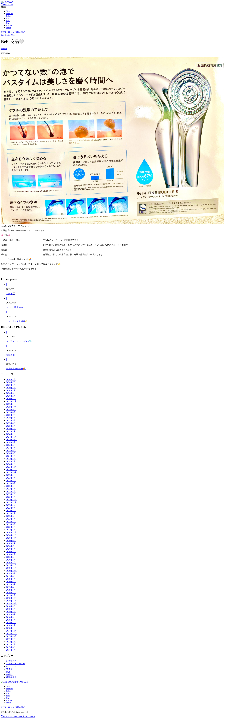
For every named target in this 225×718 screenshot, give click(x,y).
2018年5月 (11, 617)
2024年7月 (11, 448)
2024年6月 (11, 450)
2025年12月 (11, 401)
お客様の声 (11, 661)
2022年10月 (11, 505)
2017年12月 (11, 631)
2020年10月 (11, 538)
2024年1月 (11, 464)
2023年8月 (11, 478)
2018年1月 (11, 628)
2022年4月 (11, 521)
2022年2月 (11, 527)
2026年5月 (11, 388)
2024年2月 (11, 461)
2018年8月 (11, 609)
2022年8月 (11, 510)
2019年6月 (11, 582)
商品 (8, 672)
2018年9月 (11, 606)
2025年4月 (11, 423)
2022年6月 (11, 516)
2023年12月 (11, 467)
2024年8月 (11, 445)
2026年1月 (11, 399)
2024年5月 (11, 453)
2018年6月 (11, 614)
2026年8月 (11, 379)
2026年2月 (11, 396)
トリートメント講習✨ (17, 321)
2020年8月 (11, 543)
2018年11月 (11, 601)
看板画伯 (10, 355)
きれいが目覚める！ (15, 307)
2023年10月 (11, 472)
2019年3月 (11, 590)
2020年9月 (11, 541)
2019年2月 (11, 592)
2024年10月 (11, 439)
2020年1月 (11, 562)
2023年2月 (11, 494)
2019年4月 (11, 587)
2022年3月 (11, 524)
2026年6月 (11, 385)
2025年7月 (11, 415)
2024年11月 (11, 437)
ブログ (9, 669)
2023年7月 (11, 480)
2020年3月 (11, 557)
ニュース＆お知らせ (15, 663)
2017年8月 (11, 642)
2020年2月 (11, 560)
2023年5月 (11, 486)
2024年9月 (11, 442)
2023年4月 (11, 489)
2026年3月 (11, 393)
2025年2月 (11, 429)
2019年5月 (11, 584)
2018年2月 (11, 625)
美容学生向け (12, 677)
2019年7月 (11, 579)
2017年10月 (11, 636)
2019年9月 (11, 573)
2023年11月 (11, 470)
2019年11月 (11, 568)
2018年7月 (11, 612)
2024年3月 (11, 459)
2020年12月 (11, 532)
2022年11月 (11, 502)
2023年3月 (11, 491)
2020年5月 (11, 551)
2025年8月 (11, 412)
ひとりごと (11, 666)
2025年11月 (11, 404)
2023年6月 (11, 483)
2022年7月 (11, 513)
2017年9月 (11, 639)
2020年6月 (11, 549)
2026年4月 (11, 390)
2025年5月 (11, 420)
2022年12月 (11, 500)
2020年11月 (11, 535)
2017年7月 (11, 644)
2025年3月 (11, 426)
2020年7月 (11, 546)
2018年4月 (11, 620)
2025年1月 (11, 431)
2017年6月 (11, 647)
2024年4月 (11, 456)
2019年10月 (11, 571)
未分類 (4, 48)
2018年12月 (11, 598)
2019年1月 (11, 595)
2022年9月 (11, 508)
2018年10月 (11, 603)
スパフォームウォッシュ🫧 (19, 341)
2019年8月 (11, 576)
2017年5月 (11, 650)
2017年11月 (11, 633)
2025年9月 (11, 409)
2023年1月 (11, 497)
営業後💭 (10, 294)
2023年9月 (11, 475)
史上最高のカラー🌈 (16, 368)
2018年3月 (11, 622)
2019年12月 (11, 565)
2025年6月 (11, 418)
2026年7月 (11, 382)
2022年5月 (11, 519)
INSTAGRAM (9, 35)
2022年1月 (11, 530)
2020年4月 (11, 554)
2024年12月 (11, 434)
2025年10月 (11, 407)
